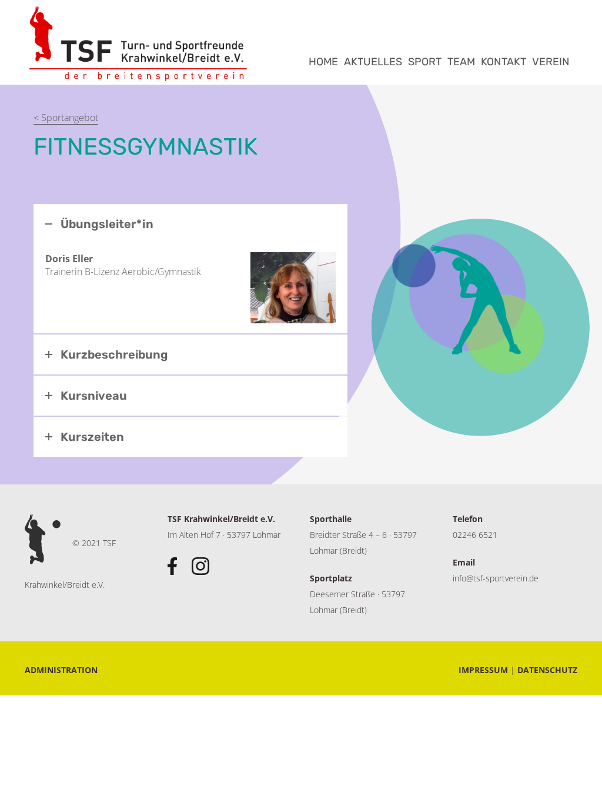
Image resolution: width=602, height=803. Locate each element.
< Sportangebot (66, 117)
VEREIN (551, 61)
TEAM (461, 61)
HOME (323, 61)
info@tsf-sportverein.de (496, 578)
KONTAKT (503, 61)
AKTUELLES (373, 61)
